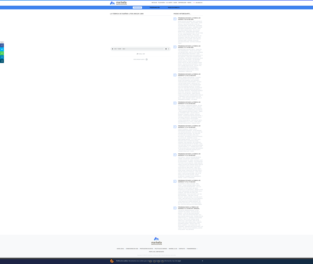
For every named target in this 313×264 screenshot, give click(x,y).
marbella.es (173, 248)
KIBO (159, 255)
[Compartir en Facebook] (2, 45)
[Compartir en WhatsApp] (2, 53)
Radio (175, 2)
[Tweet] (2, 49)
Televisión (161, 2)
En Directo (199, 2)
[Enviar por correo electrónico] (2, 57)
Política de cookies (161, 248)
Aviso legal (120, 248)
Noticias (154, 2)
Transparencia (191, 248)
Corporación (182, 2)
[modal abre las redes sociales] (2, 61)
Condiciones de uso (132, 248)
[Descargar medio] (147, 59)
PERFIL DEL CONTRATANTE (156, 251)
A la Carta (169, 2)
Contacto (182, 248)
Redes (189, 2)
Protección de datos (146, 248)
